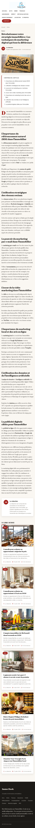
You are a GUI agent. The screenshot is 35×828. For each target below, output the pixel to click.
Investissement (7, 17)
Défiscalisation (22, 14)
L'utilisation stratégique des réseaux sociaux (18, 85)
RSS (20, 803)
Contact (6, 21)
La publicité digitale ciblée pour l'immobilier (17, 104)
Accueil (4, 11)
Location (17, 17)
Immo (16, 11)
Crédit (13, 14)
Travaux (22, 11)
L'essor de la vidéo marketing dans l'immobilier (18, 92)
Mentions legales (12, 803)
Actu (10, 11)
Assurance (5, 14)
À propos (25, 17)
